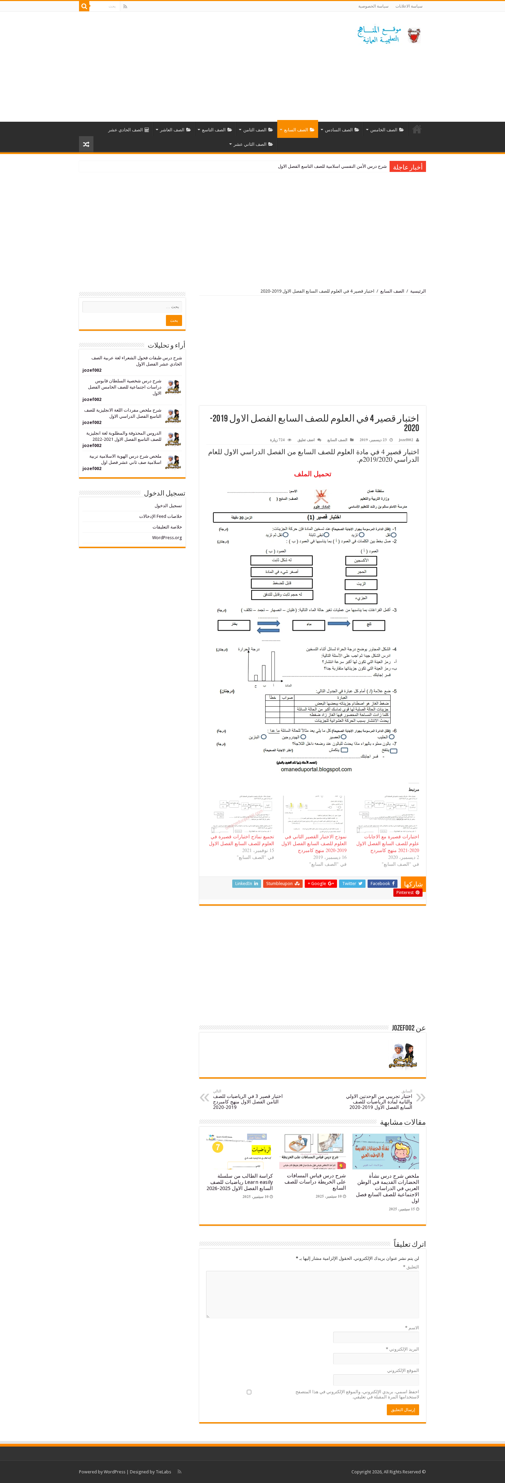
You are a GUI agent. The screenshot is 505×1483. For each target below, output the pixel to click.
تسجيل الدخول (168, 505)
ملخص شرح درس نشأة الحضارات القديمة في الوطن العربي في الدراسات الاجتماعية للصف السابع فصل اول (387, 1188)
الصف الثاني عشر (250, 144)
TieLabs (163, 1471)
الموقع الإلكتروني (403, 1370)
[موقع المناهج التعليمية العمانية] (388, 33)
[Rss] (125, 6)
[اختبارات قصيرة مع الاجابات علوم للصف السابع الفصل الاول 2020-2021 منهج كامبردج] (386, 814)
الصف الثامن (255, 129)
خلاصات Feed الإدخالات (160, 516)
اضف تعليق (306, 440)
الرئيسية (417, 129)
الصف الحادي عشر (125, 129)
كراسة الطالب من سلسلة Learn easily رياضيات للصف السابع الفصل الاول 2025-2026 (239, 1182)
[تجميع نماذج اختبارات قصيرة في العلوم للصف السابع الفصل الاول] (241, 814)
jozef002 (406, 440)
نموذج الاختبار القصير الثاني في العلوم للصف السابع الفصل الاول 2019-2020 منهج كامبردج (314, 843)
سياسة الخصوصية (373, 6)
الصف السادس (339, 129)
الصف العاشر (172, 129)
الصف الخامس (383, 129)
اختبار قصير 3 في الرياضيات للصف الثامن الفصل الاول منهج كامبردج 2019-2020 (248, 1099)
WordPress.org (167, 537)
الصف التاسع (214, 129)
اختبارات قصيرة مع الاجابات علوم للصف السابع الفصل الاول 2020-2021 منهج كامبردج (387, 843)
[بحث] (84, 6)
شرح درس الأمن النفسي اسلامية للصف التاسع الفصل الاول (332, 166)
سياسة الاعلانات (409, 6)
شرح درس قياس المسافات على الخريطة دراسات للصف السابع (315, 1182)
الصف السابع (296, 129)
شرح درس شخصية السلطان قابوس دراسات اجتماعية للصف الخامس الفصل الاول (124, 387)
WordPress (114, 1471)
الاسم (412, 1327)
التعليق (411, 1266)
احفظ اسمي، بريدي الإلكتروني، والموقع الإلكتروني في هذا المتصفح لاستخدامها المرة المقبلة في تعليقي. (357, 1394)
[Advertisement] (209, 67)
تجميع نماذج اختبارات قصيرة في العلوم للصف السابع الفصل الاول (241, 840)
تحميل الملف (313, 474)
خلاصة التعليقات (167, 527)
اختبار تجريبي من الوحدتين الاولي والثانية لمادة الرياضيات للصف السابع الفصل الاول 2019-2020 (379, 1099)
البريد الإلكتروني (402, 1349)
